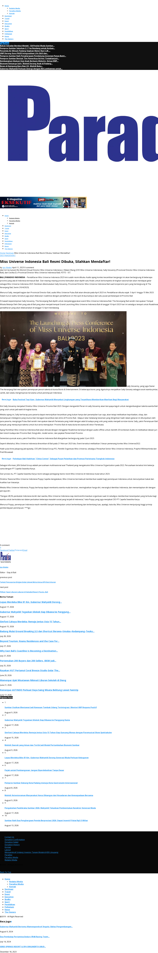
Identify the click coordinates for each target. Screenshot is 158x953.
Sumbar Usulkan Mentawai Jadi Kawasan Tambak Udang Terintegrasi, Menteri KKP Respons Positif (51, 707)
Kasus (7, 36)
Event (7, 21)
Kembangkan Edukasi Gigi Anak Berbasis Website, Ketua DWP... (29, 61)
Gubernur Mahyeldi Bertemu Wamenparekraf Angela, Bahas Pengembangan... (36, 926)
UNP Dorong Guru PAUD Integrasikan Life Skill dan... (24, 53)
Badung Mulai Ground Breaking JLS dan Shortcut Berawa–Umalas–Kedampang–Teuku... (47, 631)
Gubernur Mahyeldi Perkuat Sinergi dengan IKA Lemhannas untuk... (31, 68)
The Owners (9, 39)
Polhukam (8, 34)
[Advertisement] (69, 527)
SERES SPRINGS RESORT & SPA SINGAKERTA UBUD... (23, 946)
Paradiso (8, 855)
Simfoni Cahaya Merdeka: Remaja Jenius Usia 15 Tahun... (30, 621)
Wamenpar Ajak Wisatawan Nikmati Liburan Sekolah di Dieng (33, 680)
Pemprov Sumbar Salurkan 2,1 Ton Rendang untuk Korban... (27, 48)
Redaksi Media (14, 8)
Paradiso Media (15, 11)
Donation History (12, 844)
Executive (8, 24)
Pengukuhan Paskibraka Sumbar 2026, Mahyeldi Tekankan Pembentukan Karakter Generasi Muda (50, 808)
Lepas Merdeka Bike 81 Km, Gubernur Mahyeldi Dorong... (31, 602)
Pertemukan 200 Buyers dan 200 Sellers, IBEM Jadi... (28, 660)
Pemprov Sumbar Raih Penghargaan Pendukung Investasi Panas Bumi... (33, 56)
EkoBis (7, 26)
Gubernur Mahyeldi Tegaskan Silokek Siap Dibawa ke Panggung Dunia (37, 720)
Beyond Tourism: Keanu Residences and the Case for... (29, 641)
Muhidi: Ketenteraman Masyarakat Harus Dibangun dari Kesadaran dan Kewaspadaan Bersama (49, 795)
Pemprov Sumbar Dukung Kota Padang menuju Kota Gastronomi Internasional (41, 783)
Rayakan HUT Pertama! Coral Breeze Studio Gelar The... (30, 670)
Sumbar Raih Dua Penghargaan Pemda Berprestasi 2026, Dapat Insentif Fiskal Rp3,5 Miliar (46, 820)
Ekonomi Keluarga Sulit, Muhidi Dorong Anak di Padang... (26, 63)
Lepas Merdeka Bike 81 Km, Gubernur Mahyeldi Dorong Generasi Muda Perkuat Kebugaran (47, 757)
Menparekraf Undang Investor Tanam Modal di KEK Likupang (31, 852)
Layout (8, 849)
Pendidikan (9, 31)
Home (7, 6)
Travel (7, 19)
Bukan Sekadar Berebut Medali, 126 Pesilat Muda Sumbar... (27, 45)
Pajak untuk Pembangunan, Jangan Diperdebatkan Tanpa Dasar (34, 770)
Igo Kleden (7, 267)
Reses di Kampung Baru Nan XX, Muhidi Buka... (21, 66)
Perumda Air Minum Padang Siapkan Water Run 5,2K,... (25, 51)
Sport (7, 29)
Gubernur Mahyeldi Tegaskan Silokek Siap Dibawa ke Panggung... (35, 611)
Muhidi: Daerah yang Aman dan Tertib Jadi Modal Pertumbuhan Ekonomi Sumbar (42, 745)
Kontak (12, 13)
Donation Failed (11, 842)
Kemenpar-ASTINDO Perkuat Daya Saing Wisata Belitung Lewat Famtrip (39, 690)
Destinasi (8, 16)
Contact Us (9, 837)
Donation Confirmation (15, 839)
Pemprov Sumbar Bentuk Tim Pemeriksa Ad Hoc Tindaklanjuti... (29, 58)
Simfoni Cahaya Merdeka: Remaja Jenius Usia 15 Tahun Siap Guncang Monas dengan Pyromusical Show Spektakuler (58, 732)
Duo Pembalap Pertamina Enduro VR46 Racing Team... (25, 936)
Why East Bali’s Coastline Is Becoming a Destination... (29, 650)
